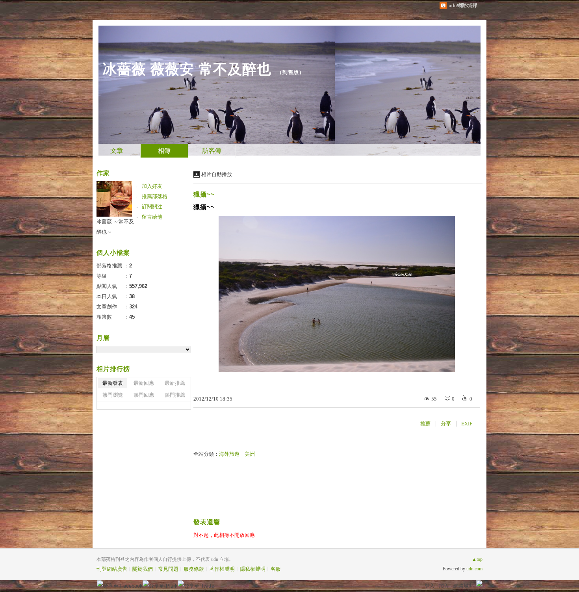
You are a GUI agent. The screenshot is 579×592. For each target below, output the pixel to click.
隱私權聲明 (252, 569)
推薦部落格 (154, 196)
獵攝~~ (204, 194)
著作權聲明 (222, 569)
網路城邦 (463, 586)
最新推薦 (175, 383)
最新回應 (144, 383)
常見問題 (168, 569)
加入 (444, 586)
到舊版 (290, 72)
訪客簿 (211, 150)
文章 (116, 150)
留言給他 (152, 217)
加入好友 (152, 186)
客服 (276, 569)
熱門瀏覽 (112, 395)
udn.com (474, 569)
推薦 (425, 424)
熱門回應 (144, 395)
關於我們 (142, 569)
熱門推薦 (175, 395)
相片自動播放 (216, 174)
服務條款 (194, 569)
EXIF (466, 424)
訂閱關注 (152, 207)
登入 (430, 586)
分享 (446, 424)
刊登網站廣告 (111, 569)
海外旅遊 (229, 454)
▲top (477, 559)
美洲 (250, 454)
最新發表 (112, 383)
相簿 (164, 150)
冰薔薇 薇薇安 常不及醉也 (186, 69)
